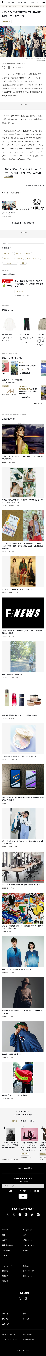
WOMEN (23, 1191)
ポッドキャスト (28, 1245)
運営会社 (5, 1281)
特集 (13, 2)
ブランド (5, 1314)
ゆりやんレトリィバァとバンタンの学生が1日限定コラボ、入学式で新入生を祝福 (23, 172)
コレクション (27, 1230)
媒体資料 (5, 1276)
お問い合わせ (27, 1276)
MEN (11, 1191)
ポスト (25, 1235)
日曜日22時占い (7, 1245)
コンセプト (27, 1319)
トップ (3, 6)
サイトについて (7, 1266)
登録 (23, 1196)
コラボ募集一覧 (9, 382)
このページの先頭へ (25, 1168)
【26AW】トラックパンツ (26, 339)
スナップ (5, 1255)
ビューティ (19, 2)
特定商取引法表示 (29, 1339)
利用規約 (26, 1266)
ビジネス (17, 6)
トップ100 (6, 1250)
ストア (26, 2)
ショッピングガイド (8, 1334)
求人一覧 (18, 358)
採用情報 (5, 1271)
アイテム (5, 1319)
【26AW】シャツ (8, 338)
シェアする (19, 67)
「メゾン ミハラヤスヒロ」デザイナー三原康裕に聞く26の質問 (10, 1145)
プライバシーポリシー (30, 1271)
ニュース (7, 2)
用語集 (25, 1250)
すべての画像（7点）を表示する (23, 223)
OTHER (37, 1191)
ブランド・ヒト (33, 2)
